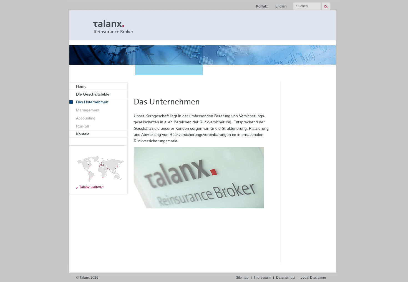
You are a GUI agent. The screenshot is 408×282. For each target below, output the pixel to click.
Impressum (262, 277)
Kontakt (262, 6)
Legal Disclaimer (313, 277)
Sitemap (242, 277)
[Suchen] (326, 6)
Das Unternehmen (92, 102)
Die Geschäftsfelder (93, 94)
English (281, 6)
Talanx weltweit (91, 187)
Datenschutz (285, 277)
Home (81, 86)
